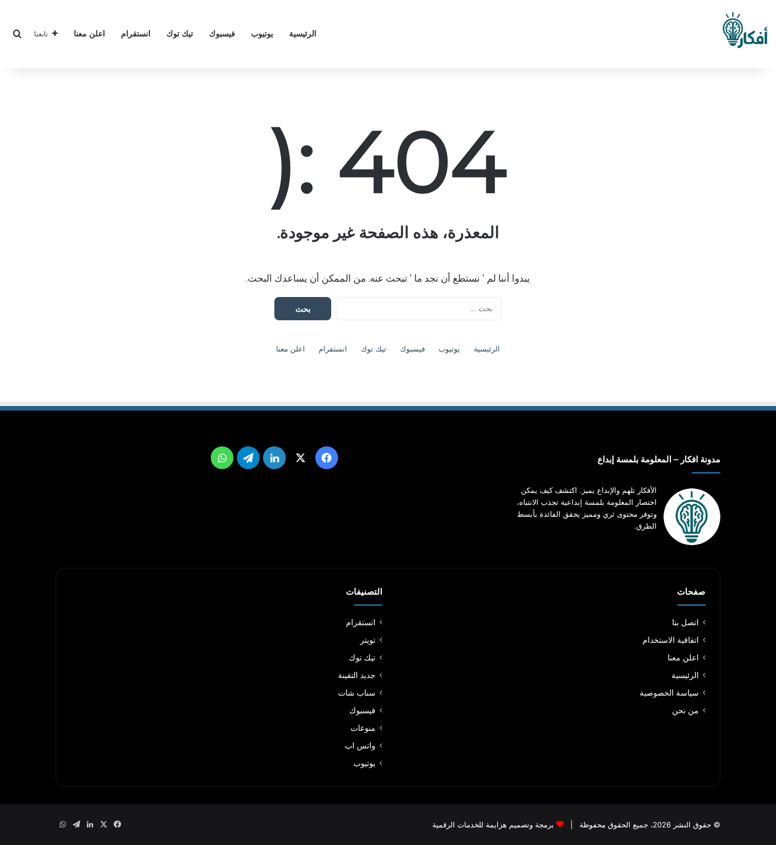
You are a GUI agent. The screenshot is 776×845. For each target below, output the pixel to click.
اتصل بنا (685, 622)
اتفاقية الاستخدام (671, 640)
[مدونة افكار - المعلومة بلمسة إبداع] (744, 34)
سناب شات (357, 692)
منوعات (363, 728)
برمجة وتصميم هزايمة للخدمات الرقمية (493, 824)
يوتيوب (262, 34)
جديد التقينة (357, 675)
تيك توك (179, 34)
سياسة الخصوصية (669, 692)
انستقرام (136, 34)
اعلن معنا (89, 34)
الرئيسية (302, 34)
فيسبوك (222, 34)
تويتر (368, 640)
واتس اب (360, 745)
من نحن (685, 710)
